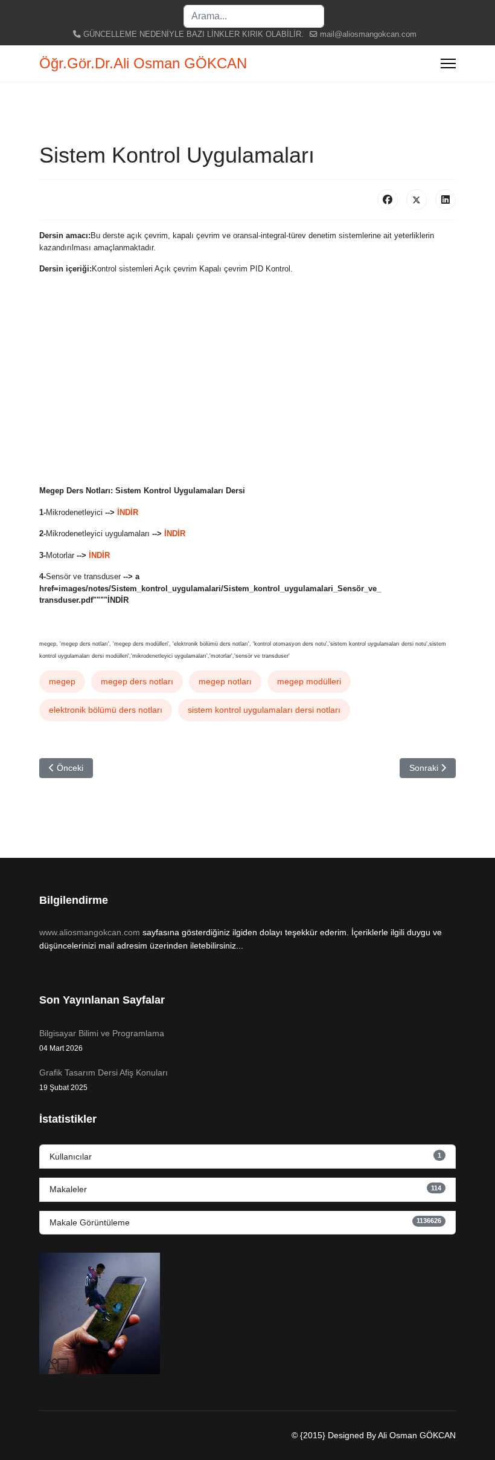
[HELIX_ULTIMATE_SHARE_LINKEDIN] (445, 199)
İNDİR (127, 512)
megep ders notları (137, 681)
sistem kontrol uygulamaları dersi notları (264, 710)
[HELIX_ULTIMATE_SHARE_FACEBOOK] (387, 199)
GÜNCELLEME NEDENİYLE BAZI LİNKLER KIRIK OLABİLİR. (193, 34)
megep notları (225, 681)
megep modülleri (309, 681)
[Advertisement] (247, 390)
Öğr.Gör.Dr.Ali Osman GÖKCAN (143, 63)
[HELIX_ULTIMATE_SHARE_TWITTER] (416, 199)
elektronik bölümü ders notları (105, 710)
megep (62, 681)
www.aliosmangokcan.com (89, 932)
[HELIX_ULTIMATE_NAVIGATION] (448, 63)
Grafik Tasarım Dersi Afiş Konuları (103, 1080)
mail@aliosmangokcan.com (368, 34)
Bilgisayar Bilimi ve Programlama (101, 1040)
